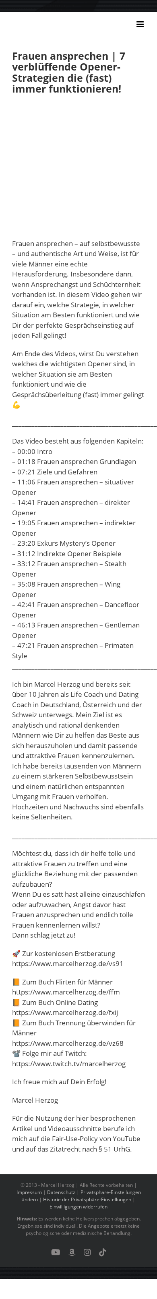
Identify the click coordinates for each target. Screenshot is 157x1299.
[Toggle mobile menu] (140, 24)
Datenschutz (61, 1192)
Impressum (29, 1192)
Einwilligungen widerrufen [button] (78, 1206)
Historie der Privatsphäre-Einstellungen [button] (87, 1199)
